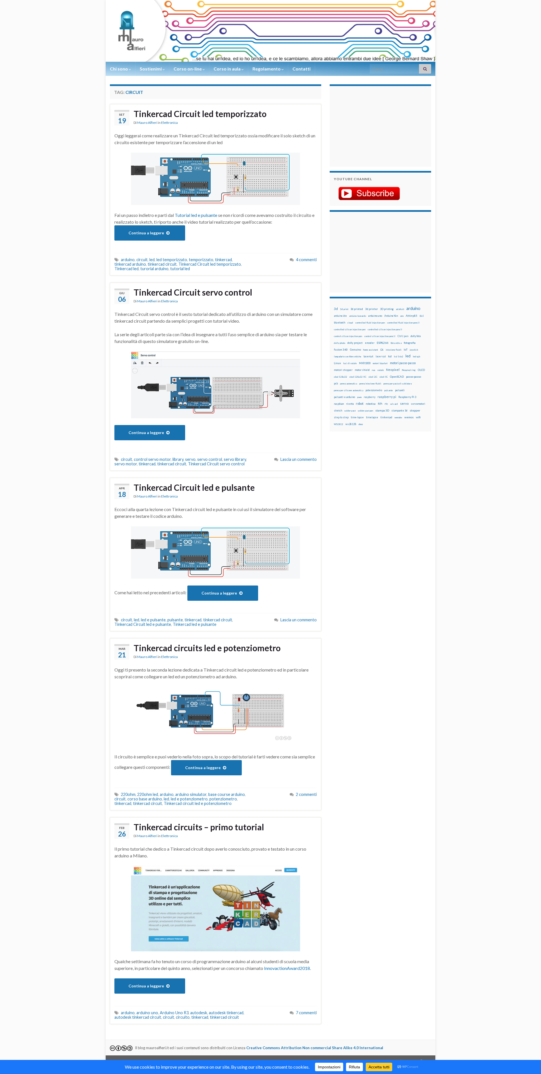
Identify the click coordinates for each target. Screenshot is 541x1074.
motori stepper (343, 369)
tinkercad (223, 259)
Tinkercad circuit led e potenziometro (198, 803)
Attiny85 (411, 315)
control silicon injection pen (348, 336)
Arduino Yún (391, 315)
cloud (350, 322)
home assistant (370, 349)
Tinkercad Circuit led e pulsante (194, 487)
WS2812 (338, 424)
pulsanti (400, 390)
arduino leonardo (357, 315)
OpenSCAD (397, 376)
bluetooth (339, 322)
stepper (415, 410)
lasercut (368, 356)
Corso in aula (227, 68)
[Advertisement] (369, 125)
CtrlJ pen (403, 336)
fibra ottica (396, 343)
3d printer (371, 309)
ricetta (350, 403)
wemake (398, 417)
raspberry (369, 397)
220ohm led (147, 794)
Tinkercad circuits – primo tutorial (199, 827)
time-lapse (357, 417)
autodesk (198, 1012)
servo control (209, 459)
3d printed (357, 309)
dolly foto (416, 336)
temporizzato (201, 259)
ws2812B (350, 424)
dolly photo (339, 343)
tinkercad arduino (130, 264)
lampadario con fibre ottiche (347, 356)
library (177, 459)
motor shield (362, 369)
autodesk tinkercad (226, 1012)
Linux (337, 363)
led (152, 259)
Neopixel (393, 369)
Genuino (355, 349)
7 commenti (306, 1012)
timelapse (372, 417)
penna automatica (348, 383)
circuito (183, 1017)
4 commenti (306, 259)
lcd (390, 356)
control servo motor (152, 459)
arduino (128, 259)
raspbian (339, 403)
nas (373, 370)
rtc (386, 403)
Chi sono (119, 68)
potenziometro (223, 798)
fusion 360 (341, 349)
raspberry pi (387, 397)
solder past (350, 410)
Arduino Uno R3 (174, 1012)
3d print (344, 309)
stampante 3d (399, 410)
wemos (409, 417)
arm (401, 315)
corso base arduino (144, 798)
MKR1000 (365, 363)
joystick (414, 349)
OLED (421, 369)
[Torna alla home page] (270, 31)
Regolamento (266, 68)
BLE (422, 315)
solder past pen (365, 410)
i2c (381, 349)
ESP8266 (382, 342)
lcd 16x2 (398, 356)
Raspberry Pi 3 (407, 397)
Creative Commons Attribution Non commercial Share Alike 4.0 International (314, 1048)
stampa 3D (382, 410)
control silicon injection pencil (379, 336)
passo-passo (413, 376)
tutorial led (180, 268)
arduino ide (340, 315)
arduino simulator (191, 794)
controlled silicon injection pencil (385, 329)
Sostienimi (151, 68)
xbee (360, 424)
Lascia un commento (298, 459)
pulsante (175, 619)
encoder (369, 342)
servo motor (125, 463)
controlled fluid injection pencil (403, 322)
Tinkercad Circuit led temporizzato (200, 114)
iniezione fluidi (394, 349)
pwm (359, 397)
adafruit (400, 309)
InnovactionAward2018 (287, 968)
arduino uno (147, 1012)
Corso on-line (188, 68)
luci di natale (350, 363)
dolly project (355, 342)
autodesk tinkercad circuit (137, 1017)
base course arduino (226, 794)
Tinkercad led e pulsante (194, 624)
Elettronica (169, 122)
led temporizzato (171, 259)
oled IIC (384, 376)
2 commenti (306, 794)
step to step (341, 417)
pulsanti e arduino (344, 397)
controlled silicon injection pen (349, 329)
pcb (336, 383)
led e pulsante (153, 619)
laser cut (381, 356)
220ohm (128, 794)
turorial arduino (154, 268)
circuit (142, 259)
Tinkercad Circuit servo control (193, 292)
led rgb (416, 356)
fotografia (410, 342)
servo (190, 459)
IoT (405, 349)
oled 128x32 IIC (357, 376)
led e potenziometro (189, 798)
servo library (235, 459)
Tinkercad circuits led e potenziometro (207, 648)
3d (336, 309)
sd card (394, 403)
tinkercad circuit (162, 264)
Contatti (301, 68)
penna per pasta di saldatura (397, 383)
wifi (418, 417)
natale (381, 370)
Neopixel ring (409, 370)
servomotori (418, 403)
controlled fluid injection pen (370, 322)
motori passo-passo (403, 363)
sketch (338, 410)
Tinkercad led (126, 268)
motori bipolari (380, 363)
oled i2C (373, 376)
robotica (371, 403)
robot (359, 403)
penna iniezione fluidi (370, 383)
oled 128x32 (340, 376)
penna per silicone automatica (348, 390)
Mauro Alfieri (147, 122)
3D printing (387, 309)
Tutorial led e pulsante (196, 215)
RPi (380, 403)
